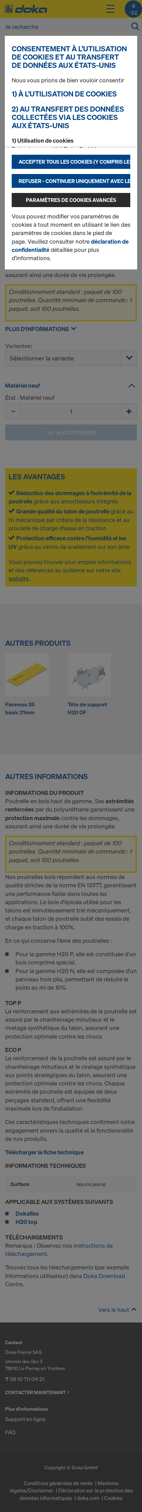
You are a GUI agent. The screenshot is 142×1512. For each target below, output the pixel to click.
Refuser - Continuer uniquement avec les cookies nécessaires (74, 180)
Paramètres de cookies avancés (71, 199)
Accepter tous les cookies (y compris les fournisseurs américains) (74, 161)
